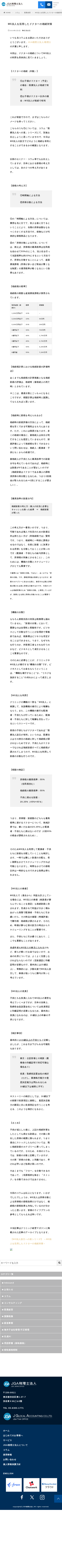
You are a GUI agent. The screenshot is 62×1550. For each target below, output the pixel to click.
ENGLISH (8, 1473)
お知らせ (8, 1289)
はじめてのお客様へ (13, 1435)
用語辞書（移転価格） (15, 1343)
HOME (8, 12)
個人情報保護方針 (12, 1464)
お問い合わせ (9, 1459)
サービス (7, 1440)
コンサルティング (13, 1303)
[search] (59, 1263)
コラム (17, 12)
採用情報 (7, 1454)
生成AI (7, 1336)
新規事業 (8, 1323)
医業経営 (27, 12)
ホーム (6, 1430)
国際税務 (8, 1316)
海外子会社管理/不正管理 (16, 1330)
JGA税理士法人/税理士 (39, 42)
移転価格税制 (10, 1350)
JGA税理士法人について (15, 1445)
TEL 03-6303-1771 (13, 1408)
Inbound (9, 1283)
